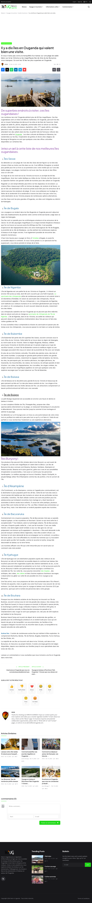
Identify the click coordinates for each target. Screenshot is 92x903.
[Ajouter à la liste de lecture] (58, 69)
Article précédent (23, 666)
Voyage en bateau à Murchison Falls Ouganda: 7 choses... (30, 781)
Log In (74, 2)
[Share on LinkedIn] (16, 69)
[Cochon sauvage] (37, 869)
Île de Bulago (11, 394)
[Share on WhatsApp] (11, 69)
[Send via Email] (24, 69)
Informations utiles (52, 7)
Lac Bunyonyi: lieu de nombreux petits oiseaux (9, 780)
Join (88, 865)
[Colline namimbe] (37, 880)
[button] (85, 2)
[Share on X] (7, 69)
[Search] (89, 7)
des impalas (45, 571)
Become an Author (6, 2)
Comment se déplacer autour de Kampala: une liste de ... (50, 754)
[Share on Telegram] (20, 69)
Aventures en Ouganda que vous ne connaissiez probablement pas (17, 671)
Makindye (48, 856)
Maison (24, 7)
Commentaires (67, 7)
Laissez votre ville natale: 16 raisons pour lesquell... (9, 753)
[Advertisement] (46, 28)
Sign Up (80, 2)
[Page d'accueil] (9, 7)
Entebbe (36, 238)
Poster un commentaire (48, 823)
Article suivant (36, 666)
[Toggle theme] (90, 2)
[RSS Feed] (3, 879)
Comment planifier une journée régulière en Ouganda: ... (29, 754)
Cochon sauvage (50, 866)
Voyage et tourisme (35, 7)
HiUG (13, 712)
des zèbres (21, 573)
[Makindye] (37, 859)
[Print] (54, 69)
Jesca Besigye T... (46, 786)
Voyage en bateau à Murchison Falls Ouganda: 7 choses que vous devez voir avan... (44, 672)
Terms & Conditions (84, 898)
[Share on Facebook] (3, 69)
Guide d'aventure (22, 13)
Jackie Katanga (25, 758)
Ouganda (18, 134)
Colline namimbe (50, 876)
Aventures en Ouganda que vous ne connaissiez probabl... (50, 781)
